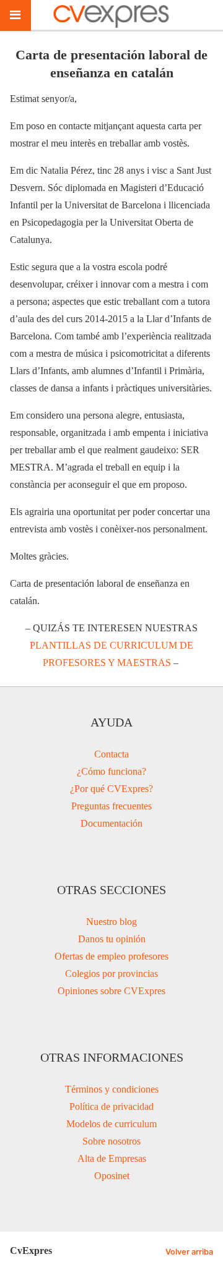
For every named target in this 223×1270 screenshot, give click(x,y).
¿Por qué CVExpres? (111, 788)
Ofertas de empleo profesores (111, 956)
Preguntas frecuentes (111, 806)
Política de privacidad (111, 1106)
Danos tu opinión (112, 939)
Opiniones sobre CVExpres (111, 991)
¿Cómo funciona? (111, 771)
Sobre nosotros (111, 1141)
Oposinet (111, 1175)
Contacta (111, 754)
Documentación (111, 823)
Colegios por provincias (111, 973)
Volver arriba (189, 1251)
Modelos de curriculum (111, 1124)
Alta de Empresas (111, 1158)
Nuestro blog (111, 921)
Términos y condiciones (112, 1089)
